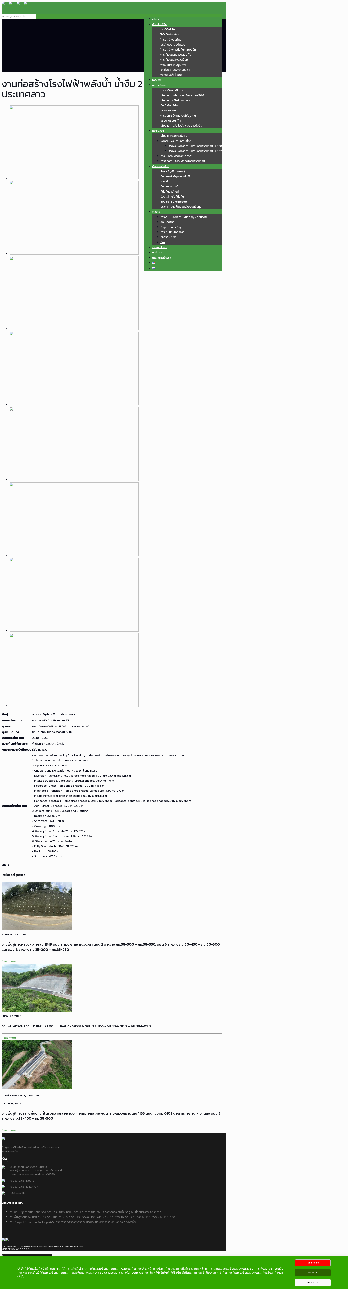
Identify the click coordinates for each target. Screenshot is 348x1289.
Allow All (312, 1272)
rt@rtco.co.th (17, 1193)
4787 (35, 1187)
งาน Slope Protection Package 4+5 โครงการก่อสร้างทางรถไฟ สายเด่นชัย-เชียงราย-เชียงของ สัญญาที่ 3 (73, 1222)
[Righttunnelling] (16, 7)
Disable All (313, 1282)
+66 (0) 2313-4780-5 (22, 1181)
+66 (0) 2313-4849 (20, 1187)
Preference (313, 1262)
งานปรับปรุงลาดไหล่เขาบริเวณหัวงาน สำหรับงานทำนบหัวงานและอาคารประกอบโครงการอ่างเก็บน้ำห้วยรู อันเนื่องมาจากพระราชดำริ (85, 1212)
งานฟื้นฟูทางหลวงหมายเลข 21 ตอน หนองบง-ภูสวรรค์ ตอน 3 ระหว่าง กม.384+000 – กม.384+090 (76, 1026)
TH (3, 1256)
